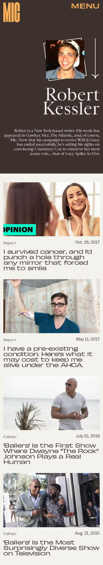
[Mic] (11, 12)
